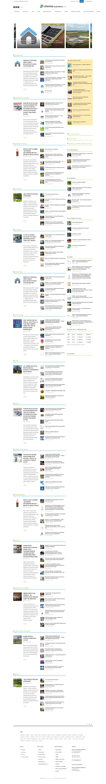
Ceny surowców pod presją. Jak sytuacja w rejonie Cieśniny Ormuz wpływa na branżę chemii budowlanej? (55, 79)
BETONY (17, 674)
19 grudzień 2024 (49, 669)
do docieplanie (67, 736)
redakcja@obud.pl (88, 1)
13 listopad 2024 (49, 529)
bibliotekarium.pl (41, 761)
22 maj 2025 (75, 168)
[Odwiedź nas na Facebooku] (14, 7)
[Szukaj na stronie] (21, 7)
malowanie (56, 736)
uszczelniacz (32, 736)
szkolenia (51, 738)
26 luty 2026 (75, 317)
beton (25, 738)
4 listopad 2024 (49, 535)
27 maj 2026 (48, 428)
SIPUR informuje (48, 90)
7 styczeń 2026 (49, 158)
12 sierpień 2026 (49, 63)
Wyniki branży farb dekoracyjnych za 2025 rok (81, 283)
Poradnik (18, 229)
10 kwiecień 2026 (49, 124)
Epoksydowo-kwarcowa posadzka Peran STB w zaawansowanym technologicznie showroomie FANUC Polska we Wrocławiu (30, 551)
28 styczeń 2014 (76, 235)
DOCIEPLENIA (19, 272)
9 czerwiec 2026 (49, 398)
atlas (40, 736)
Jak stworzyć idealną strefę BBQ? (79, 182)
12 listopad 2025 (49, 136)
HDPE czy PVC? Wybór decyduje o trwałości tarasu (55, 258)
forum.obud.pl (41, 752)
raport (77, 738)
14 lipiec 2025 (49, 657)
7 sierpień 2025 (77, 79)
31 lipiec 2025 (49, 355)
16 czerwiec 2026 (49, 387)
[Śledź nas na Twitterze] (16, 7)
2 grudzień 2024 (49, 522)
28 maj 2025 (75, 156)
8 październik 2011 (77, 229)
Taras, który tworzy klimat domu (51, 194)
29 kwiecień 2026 (49, 105)
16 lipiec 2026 (49, 310)
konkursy (43, 736)
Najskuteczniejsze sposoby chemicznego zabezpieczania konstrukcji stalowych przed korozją (54, 155)
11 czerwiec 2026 (49, 392)
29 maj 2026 (48, 417)
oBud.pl (81, 1)
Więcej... (25, 89)
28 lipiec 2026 (49, 68)
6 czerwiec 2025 (49, 511)
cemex (37, 740)
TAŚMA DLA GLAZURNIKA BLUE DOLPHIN (53, 481)
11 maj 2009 (75, 247)
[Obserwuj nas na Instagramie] (18, 7)
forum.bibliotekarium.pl (42, 764)
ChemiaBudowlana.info (50, 778)
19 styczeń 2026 (49, 579)
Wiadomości (19, 55)
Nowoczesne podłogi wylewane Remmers (81, 109)
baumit (72, 736)
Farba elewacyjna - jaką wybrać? (51, 149)
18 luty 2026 (48, 568)
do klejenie (43, 738)
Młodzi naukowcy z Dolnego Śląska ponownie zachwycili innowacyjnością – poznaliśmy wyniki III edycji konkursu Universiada (82, 322)
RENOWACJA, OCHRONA (22, 588)
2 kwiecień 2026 (49, 620)
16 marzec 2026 (49, 324)
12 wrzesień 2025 (49, 183)
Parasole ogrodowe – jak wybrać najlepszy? (82, 64)
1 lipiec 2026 (48, 704)
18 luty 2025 (76, 66)
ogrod (69, 738)
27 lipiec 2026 (49, 260)
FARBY (17, 403)
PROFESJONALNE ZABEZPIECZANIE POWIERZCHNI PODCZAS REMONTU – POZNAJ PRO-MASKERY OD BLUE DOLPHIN (54, 321)
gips (39, 738)
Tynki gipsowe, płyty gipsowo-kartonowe (80, 228)
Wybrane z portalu (21, 143)
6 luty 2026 (48, 574)
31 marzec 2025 (49, 516)
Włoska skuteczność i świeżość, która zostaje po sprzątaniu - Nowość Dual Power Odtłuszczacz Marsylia (55, 110)
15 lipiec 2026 (49, 224)
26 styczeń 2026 (49, 646)
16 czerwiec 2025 (76, 311)
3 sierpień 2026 (49, 249)
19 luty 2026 (48, 561)
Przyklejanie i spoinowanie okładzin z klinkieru (81, 239)
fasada (62, 736)
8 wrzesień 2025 (49, 502)
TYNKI (17, 360)
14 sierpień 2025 (49, 489)
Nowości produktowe (22, 98)
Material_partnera (34, 738)
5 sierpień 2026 (49, 202)
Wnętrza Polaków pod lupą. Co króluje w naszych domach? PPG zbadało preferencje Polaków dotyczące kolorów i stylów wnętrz (82, 268)
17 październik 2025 (50, 651)
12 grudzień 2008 (76, 224)
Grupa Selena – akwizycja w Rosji (79, 245)
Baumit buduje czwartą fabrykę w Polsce (29, 638)
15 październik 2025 (77, 270)
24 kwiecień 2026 (49, 112)
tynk (59, 736)
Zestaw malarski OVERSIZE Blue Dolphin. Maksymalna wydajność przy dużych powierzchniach (53, 328)
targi (52, 736)
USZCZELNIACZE (20, 494)
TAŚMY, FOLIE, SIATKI (21, 449)
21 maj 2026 (48, 433)
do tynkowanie (28, 740)
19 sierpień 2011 (76, 241)
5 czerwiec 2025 (77, 93)
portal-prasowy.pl (41, 756)
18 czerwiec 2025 (77, 106)
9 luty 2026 (48, 130)
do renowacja (81, 738)
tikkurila (28, 738)
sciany (37, 736)
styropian (61, 738)
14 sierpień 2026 (49, 237)
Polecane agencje (74, 134)
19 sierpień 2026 (76, 183)
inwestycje (48, 736)
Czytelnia (18, 188)
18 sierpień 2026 (76, 190)
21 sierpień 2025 (77, 72)
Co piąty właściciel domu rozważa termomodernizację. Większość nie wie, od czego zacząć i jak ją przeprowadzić (82, 290)
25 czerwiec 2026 (49, 381)
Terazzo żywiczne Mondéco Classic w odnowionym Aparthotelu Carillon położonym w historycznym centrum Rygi (54, 565)
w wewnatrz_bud (78, 736)
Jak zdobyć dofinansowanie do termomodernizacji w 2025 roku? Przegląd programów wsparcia (81, 91)
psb (73, 738)
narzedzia (65, 738)
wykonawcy (22, 736)
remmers (40, 740)
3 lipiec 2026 (48, 92)
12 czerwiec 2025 (77, 111)
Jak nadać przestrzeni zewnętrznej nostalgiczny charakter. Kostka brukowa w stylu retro (82, 83)
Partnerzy (23, 754)
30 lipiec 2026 (49, 207)
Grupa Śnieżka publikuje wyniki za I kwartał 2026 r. (55, 426)
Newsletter (73, 1)
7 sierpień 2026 (49, 243)
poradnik (27, 736)
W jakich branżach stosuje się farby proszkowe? (55, 167)
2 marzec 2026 (76, 285)
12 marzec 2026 (49, 555)
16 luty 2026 (48, 464)
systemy (33, 740)
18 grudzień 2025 (77, 118)
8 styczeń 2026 (49, 150)
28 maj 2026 (48, 423)
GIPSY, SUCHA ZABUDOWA (22, 631)
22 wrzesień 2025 (49, 176)
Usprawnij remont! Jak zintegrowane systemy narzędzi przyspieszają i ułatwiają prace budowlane (54, 174)
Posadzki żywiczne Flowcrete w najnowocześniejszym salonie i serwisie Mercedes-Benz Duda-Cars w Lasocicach (53, 552)
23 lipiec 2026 (49, 81)
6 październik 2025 (50, 342)
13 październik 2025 (77, 292)
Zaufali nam (72, 138)
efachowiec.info (41, 754)
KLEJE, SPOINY (19, 315)
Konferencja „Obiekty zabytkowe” (52, 431)
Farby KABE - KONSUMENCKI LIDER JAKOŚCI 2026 (55, 390)
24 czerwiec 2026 (49, 710)
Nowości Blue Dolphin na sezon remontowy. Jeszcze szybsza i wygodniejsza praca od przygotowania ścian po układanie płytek (30, 108)
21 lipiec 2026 (49, 219)
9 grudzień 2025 (49, 164)
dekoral (21, 738)
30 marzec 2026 (49, 548)
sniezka (83, 736)
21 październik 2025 (78, 86)
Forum (77, 1)
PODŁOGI (17, 540)
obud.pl (39, 749)
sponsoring (56, 738)
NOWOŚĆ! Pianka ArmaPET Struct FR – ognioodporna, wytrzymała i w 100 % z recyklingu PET (55, 527)
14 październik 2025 (50, 169)
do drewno (22, 740)
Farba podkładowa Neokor (77, 222)
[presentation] (89, 21)
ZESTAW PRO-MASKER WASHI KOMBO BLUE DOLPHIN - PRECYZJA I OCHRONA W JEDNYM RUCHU (29, 458)
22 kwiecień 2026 (49, 118)
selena (47, 738)
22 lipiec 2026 (49, 87)
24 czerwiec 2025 (49, 663)
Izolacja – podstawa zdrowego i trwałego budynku (55, 211)
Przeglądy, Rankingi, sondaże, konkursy (80, 143)
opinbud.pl (40, 759)
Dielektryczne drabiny (76, 233)
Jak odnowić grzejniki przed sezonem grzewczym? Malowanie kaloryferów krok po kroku (54, 181)
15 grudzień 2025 (49, 331)
